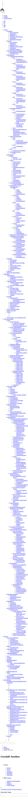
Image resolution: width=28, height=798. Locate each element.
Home (5, 747)
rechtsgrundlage (20, 233)
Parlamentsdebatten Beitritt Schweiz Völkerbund (21, 628)
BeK (14, 138)
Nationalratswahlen (18, 361)
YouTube (14, 789)
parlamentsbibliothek (12, 653)
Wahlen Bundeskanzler (18, 358)
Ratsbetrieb (6, 274)
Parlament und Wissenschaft (17, 416)
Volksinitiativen (20, 541)
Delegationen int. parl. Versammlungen (15, 186)
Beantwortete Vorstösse (15, 291)
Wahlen (9, 312)
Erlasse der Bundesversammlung (18, 510)
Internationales (7, 680)
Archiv (8, 320)
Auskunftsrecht (17, 177)
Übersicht (12, 307)
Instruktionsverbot (20, 588)
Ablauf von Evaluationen (19, 150)
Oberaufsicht (16, 445)
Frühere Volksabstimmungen (17, 650)
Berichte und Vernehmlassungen (20, 60)
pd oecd (15, 223)
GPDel (11, 160)
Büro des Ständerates (21, 490)
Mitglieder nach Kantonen (16, 36)
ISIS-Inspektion (17, 170)
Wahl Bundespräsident (18, 371)
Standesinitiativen (20, 562)
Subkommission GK (21, 143)
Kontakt (6, 17)
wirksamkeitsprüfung (18, 421)
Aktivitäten (19, 192)
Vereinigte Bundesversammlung (14, 50)
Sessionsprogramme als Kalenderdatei (18, 300)
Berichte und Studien (15, 605)
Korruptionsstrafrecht (21, 590)
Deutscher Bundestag (18, 237)
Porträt (17, 190)
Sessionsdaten (13, 305)
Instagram (18, 789)
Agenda (9, 770)
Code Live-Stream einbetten (14, 678)
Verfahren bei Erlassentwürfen (17, 513)
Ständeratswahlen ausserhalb (20, 383)
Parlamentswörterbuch (12, 594)
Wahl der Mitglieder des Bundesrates (21, 464)
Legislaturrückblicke (15, 345)
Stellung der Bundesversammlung (18, 529)
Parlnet (5, 15)
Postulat (18, 525)
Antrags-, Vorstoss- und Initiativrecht (21, 571)
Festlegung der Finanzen (19, 423)
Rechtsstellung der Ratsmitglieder (17, 585)
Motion (18, 521)
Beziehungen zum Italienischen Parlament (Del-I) (17, 718)
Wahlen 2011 (19, 366)
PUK (14, 128)
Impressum (9, 773)
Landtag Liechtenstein (18, 250)
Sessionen (9, 296)
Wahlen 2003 (19, 364)
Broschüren (13, 602)
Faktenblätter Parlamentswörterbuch (15, 596)
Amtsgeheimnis (20, 569)
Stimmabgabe (19, 583)
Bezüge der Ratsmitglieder (13, 272)
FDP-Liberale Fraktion (15, 265)
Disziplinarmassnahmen (22, 574)
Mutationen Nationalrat (15, 39)
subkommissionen (20, 114)
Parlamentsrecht (14, 609)
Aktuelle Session (14, 298)
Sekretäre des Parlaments (16, 403)
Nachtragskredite (20, 430)
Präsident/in (13, 34)
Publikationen (19, 140)
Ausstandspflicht (20, 573)
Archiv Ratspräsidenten (15, 327)
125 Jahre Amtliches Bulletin (17, 285)
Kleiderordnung (20, 577)
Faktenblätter (13, 604)
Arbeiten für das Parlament (16, 400)
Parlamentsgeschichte (12, 414)
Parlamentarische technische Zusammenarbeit (14, 725)
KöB (14, 334)
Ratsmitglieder (13, 563)
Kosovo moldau (14, 732)
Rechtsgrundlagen (20, 194)
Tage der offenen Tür (15, 643)
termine (18, 222)
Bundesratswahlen (17, 359)
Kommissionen (10, 55)
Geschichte (16, 284)
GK (14, 139)
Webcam (12, 664)
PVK (11, 149)
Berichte (18, 118)
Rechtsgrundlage (20, 225)
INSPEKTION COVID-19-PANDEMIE (20, 125)
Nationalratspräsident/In (22, 484)
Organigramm (13, 402)
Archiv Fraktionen (14, 322)
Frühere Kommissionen (15, 333)
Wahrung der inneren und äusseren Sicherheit (19, 471)
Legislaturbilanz (14, 392)
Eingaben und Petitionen (19, 534)
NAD (14, 336)
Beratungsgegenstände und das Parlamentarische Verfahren (17, 508)
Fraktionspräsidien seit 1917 (20, 326)
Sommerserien (10, 675)
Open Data (12, 393)
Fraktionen (9, 258)
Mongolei (12, 729)
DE (4, 21)
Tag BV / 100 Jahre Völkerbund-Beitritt (21, 631)
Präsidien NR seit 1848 (18, 329)
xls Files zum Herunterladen (17, 279)
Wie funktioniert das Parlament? (14, 608)
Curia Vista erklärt (14, 289)
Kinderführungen (14, 642)
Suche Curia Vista (11, 310)
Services (6, 636)
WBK (14, 93)
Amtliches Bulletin (11, 281)
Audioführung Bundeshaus (16, 644)
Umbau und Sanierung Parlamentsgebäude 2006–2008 (17, 412)
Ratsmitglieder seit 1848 (16, 52)
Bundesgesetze (19, 448)
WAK (14, 86)
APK (14, 74)
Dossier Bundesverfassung (19, 611)
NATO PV (15, 216)
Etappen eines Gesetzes (19, 633)
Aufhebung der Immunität (20, 545)
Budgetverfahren (20, 424)
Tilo (11, 410)
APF (14, 188)
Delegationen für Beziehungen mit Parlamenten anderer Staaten (18, 235)
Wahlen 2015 (19, 368)
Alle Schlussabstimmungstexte (17, 302)
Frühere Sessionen (14, 303)
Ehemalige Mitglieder (15, 344)
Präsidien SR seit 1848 (18, 330)
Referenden (19, 539)
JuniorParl (9, 784)
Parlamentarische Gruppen (16, 607)
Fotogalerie (9, 772)
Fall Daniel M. (16, 163)
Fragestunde (19, 518)
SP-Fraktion (13, 261)
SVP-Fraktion (13, 260)
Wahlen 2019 (19, 369)
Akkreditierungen (14, 647)
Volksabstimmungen (12, 649)
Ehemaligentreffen (17, 331)
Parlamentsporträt (11, 417)
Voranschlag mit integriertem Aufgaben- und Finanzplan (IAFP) (20, 433)
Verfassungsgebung (21, 452)
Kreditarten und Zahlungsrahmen (20, 427)
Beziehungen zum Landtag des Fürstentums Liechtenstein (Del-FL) (18, 722)
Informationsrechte (20, 576)
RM (5, 25)
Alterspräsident (20, 479)
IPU (14, 211)
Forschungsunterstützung (16, 654)
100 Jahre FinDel (17, 159)
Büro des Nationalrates (21, 480)
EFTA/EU (15, 195)
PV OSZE (15, 227)
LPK (14, 153)
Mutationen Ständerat (15, 49)
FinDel (11, 156)
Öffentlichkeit (19, 538)
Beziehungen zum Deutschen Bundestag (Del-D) (17, 710)
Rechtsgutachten (17, 171)
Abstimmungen (10, 275)
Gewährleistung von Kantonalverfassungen (18, 437)
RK (14, 58)
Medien (9, 646)
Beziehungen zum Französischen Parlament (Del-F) (18, 715)
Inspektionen (16, 180)
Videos (18, 209)
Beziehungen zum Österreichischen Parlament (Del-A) (18, 713)
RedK (14, 147)
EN (4, 26)
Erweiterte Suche (14, 53)
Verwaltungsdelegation (15, 182)
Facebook (9, 789)
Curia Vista (9, 286)
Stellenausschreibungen (22, 142)
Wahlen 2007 (19, 365)
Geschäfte (12, 389)
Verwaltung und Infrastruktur (17, 527)
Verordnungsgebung (21, 455)
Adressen (9, 271)
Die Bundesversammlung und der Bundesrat (19, 543)
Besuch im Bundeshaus (12, 637)
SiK (14, 97)
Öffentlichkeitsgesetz (12, 671)
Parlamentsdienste (11, 396)
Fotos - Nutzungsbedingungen (17, 663)
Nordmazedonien (14, 730)
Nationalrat (9, 31)
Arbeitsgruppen (20, 115)
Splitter (11, 409)
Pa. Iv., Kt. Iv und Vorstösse (20, 515)
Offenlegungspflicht (21, 591)
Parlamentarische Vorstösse (20, 551)
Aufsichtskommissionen (16, 108)
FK (14, 109)
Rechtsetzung (16, 446)
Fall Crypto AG (17, 161)
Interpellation (19, 520)
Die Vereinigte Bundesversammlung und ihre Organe (19, 496)
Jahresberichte (16, 181)
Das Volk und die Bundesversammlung (18, 531)
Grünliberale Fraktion (15, 268)
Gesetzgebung (19, 451)
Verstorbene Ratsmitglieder (16, 355)
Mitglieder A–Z (14, 35)
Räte (11, 388)
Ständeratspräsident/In (21, 493)
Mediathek (9, 661)
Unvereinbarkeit (20, 593)
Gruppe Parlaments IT (18, 184)
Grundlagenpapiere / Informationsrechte (21, 120)
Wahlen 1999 (19, 362)
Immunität (18, 587)
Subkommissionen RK (21, 62)
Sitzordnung (13, 38)
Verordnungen (19, 454)
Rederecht (18, 580)
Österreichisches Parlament (19, 254)
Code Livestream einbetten (19, 395)
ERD (14, 202)
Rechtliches (10, 775)
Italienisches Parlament (18, 246)
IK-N (14, 145)
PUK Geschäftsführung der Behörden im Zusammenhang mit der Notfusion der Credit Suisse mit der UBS (20, 132)
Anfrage (18, 517)
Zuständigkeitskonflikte (19, 420)
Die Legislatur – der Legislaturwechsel (16, 317)
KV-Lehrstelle (13, 668)
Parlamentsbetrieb (14, 503)
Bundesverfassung (20, 449)
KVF (14, 81)
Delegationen (10, 154)
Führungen (12, 639)
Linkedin (4, 789)
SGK (14, 63)
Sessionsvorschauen (15, 306)
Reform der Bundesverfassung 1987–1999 (20, 614)
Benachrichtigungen (12, 660)
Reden (8, 673)
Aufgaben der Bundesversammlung (18, 418)
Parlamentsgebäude (11, 404)
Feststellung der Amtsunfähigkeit (20, 548)
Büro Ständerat (13, 42)
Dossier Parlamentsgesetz (19, 635)
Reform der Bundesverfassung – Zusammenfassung (21, 621)
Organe (5, 29)
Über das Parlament (8, 319)
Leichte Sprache (8, 18)
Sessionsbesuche (14, 640)
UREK (15, 70)
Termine (18, 191)
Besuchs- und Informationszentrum (15, 677)
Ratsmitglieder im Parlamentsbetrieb (17, 567)
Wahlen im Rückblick (15, 357)
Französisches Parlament (19, 241)
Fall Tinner (15, 164)
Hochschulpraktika (14, 667)
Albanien (12, 727)
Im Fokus (9, 657)
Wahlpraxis (16, 385)
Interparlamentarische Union (17, 692)
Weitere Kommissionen (15, 136)
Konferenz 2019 (17, 173)
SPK (14, 104)
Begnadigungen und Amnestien (18, 440)
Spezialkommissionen (15, 152)
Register (9, 736)
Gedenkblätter (16, 347)
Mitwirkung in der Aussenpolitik (17, 443)
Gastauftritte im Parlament (16, 674)
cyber (14, 178)
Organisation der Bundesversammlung (15, 474)
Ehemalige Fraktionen (18, 324)
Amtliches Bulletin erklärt (16, 282)
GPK (14, 112)
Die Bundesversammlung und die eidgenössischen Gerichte (19, 555)
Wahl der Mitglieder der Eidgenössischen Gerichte (21, 468)
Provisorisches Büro (21, 486)
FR (4, 22)
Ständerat (9, 41)
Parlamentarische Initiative (20, 523)
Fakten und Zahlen (11, 386)
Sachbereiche (19, 116)
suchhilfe (9, 659)
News (8, 656)
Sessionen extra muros (18, 348)
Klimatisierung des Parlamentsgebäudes (15, 406)
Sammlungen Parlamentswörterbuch (15, 599)
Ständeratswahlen (17, 372)
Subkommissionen (20, 111)
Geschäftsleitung (14, 399)
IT (4, 24)
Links (17, 122)
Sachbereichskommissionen (16, 56)
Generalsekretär (14, 397)
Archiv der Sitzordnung (19, 323)
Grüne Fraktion (14, 267)
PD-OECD (12, 705)
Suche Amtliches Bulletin (13, 309)
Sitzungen (12, 390)
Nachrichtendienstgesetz (19, 175)
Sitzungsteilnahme (20, 578)
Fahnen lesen (13, 292)
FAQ (11, 734)
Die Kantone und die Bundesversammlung (18, 558)
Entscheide (19, 340)
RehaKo (15, 338)
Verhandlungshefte (14, 652)
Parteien (12, 270)
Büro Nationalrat (14, 32)
